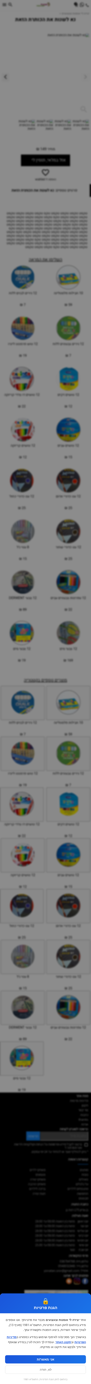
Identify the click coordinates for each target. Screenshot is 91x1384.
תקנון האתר (63, 1342)
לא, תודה (45, 1369)
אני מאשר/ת (45, 1359)
